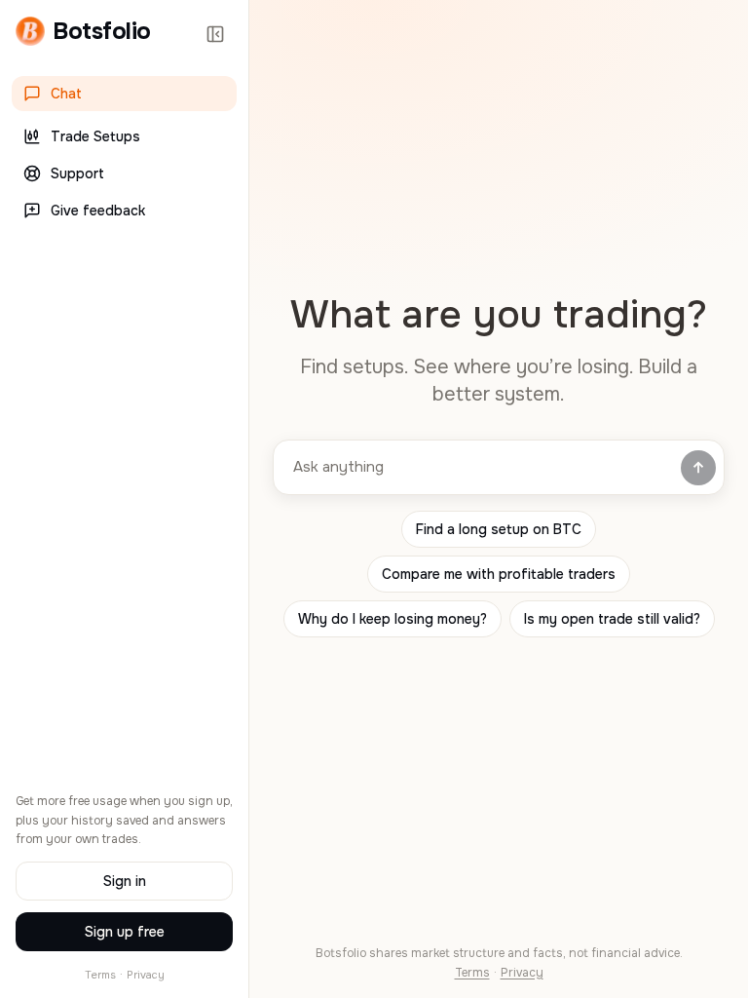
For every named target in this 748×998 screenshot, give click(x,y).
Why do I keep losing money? (392, 619)
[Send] (698, 467)
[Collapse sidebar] (215, 34)
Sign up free (125, 931)
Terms (100, 974)
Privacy (146, 974)
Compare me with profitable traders (499, 574)
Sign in (124, 881)
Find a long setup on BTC (498, 529)
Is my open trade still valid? (612, 619)
